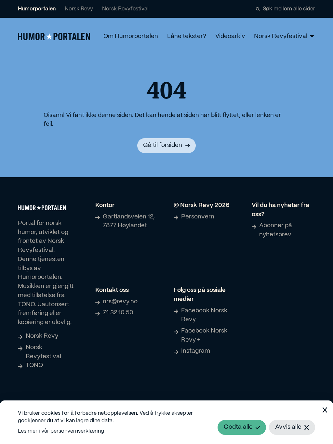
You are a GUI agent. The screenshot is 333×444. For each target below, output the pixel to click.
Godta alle (238, 427)
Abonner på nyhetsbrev (275, 230)
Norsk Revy (79, 9)
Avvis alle (288, 427)
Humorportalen (37, 9)
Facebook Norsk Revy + (204, 335)
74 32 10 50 (118, 313)
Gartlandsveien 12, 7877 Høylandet (129, 221)
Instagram (195, 351)
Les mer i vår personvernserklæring (61, 431)
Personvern (197, 217)
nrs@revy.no (120, 302)
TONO (34, 365)
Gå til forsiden (162, 145)
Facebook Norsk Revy (204, 315)
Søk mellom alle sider (289, 9)
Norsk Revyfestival (125, 9)
